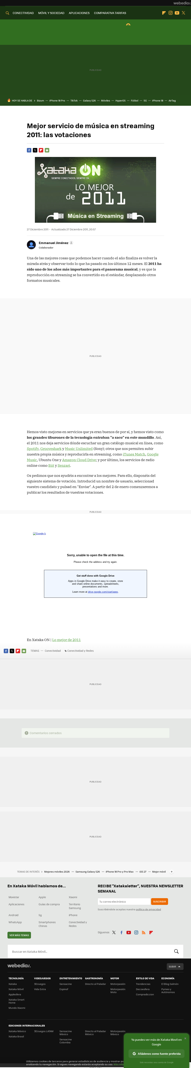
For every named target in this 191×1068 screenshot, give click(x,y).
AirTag (172, 100)
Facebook (29, 150)
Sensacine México (66, 1032)
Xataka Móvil (16, 989)
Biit (51, 465)
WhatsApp (15, 922)
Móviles (105, 100)
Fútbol (134, 100)
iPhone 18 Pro (57, 100)
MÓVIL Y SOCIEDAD (51, 13)
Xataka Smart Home (16, 1001)
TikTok (74, 100)
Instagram (170, 13)
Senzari (64, 465)
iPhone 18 (157, 100)
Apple (42, 897)
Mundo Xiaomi (17, 1008)
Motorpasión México (117, 1032)
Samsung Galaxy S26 (88, 871)
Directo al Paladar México (95, 1032)
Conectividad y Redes (80, 650)
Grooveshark (51, 448)
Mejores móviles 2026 (57, 871)
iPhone (73, 915)
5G (145, 100)
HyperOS (120, 100)
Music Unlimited (79, 448)
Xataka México (17, 1031)
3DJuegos (40, 984)
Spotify (33, 448)
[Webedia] (182, 3)
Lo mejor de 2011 (66, 640)
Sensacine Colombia (66, 1041)
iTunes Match (134, 454)
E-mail (47, 150)
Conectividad (53, 650)
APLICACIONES (79, 13)
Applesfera (15, 994)
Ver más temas (19, 935)
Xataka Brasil (16, 1036)
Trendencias (143, 984)
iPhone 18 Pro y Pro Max (120, 871)
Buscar (176, 951)
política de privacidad (148, 909)
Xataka (13, 984)
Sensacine (66, 984)
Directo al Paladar (95, 984)
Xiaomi (73, 897)
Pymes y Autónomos (168, 990)
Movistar (14, 897)
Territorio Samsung (75, 906)
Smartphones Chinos (47, 924)
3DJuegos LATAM (44, 1031)
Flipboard (164, 13)
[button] (55, 242)
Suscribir (159, 901)
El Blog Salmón (170, 984)
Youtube (177, 13)
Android (13, 915)
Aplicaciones (16, 904)
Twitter (183, 13)
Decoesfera (143, 989)
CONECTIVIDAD (23, 13)
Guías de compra (49, 904)
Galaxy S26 (89, 100)
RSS (144, 932)
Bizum (40, 100)
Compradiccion (145, 994)
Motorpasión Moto (117, 990)
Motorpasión (117, 984)
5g (40, 915)
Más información (123, 1064)
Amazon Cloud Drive (79, 460)
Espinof (64, 989)
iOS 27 (143, 871)
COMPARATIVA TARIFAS (110, 13)
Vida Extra (40, 989)
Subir (172, 966)
